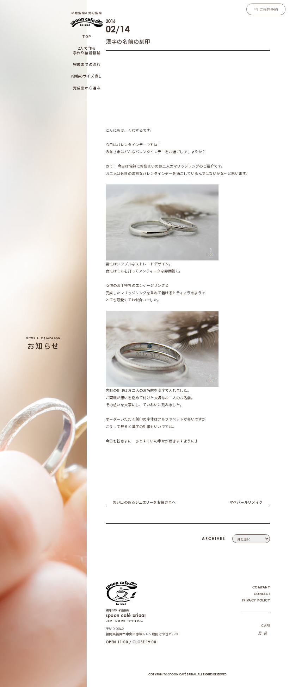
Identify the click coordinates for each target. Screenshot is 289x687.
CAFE (265, 626)
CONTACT (262, 594)
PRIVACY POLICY (256, 600)
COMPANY (261, 587)
